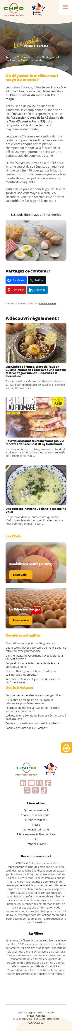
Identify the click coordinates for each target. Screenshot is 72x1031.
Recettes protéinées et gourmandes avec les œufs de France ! (33, 680)
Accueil (10, 57)
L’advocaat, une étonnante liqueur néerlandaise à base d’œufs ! (36, 717)
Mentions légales (27, 1012)
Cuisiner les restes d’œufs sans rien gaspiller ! (34, 695)
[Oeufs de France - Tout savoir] (37, 9)
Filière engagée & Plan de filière (36, 834)
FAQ (36, 839)
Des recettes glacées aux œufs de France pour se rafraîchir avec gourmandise (36, 649)
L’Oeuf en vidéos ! (36, 820)
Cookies (50, 1012)
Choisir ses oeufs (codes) (36, 815)
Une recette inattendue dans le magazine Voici (36, 510)
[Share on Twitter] (16, 359)
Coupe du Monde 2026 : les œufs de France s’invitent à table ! (32, 665)
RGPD (41, 1012)
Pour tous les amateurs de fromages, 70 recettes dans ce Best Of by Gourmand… (35, 442)
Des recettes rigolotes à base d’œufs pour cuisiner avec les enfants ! (31, 673)
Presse (36, 824)
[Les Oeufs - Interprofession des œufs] (14, 9)
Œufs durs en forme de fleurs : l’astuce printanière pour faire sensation (29, 701)
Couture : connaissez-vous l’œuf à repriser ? (33, 723)
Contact (40, 1015)
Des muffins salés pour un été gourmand (31, 643)
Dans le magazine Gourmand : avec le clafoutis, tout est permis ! (35, 657)
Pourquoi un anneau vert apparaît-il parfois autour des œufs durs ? (33, 709)
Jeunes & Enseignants (36, 829)
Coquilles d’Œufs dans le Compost (26, 728)
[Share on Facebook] (9, 359)
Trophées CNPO (36, 844)
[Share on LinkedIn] (24, 359)
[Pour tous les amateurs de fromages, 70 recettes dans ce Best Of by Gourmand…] (36, 417)
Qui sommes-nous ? (36, 810)
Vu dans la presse (28, 57)
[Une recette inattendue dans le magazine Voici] (36, 485)
